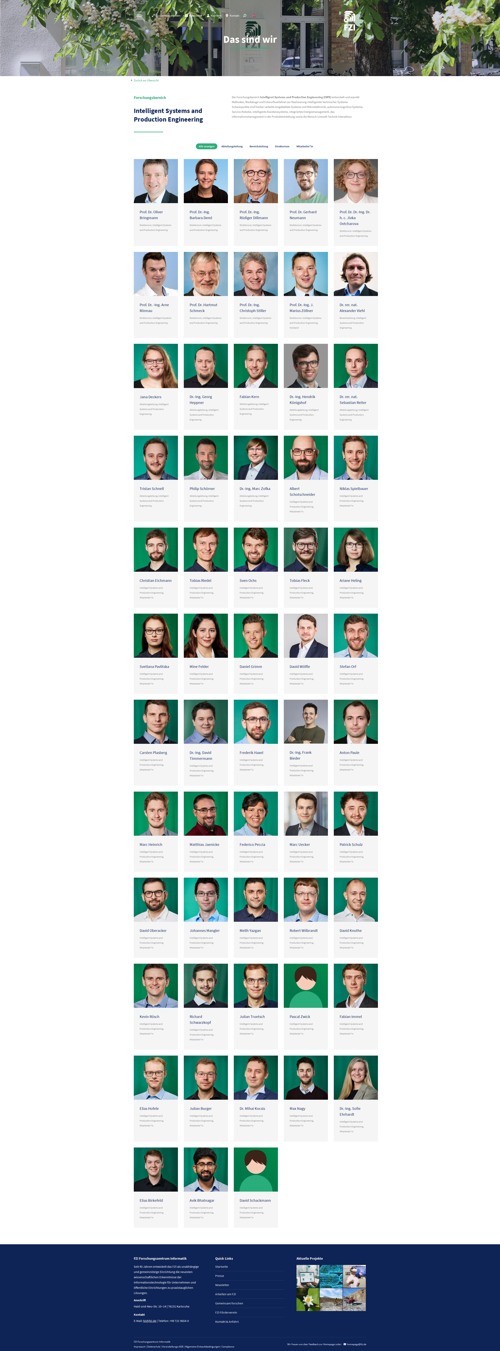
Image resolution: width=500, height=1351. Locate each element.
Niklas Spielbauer (354, 488)
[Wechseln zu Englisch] (254, 15)
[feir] (354, 1276)
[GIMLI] (331, 1276)
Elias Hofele (149, 1108)
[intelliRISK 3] (354, 1299)
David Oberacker (153, 930)
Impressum (140, 1346)
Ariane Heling (351, 580)
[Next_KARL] (308, 1276)
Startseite (221, 1266)
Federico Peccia (252, 844)
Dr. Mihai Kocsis (252, 1108)
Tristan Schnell (152, 488)
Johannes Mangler (205, 930)
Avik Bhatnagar (202, 1200)
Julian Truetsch (252, 1016)
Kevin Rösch (149, 1016)
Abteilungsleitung (232, 146)
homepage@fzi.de (356, 1344)
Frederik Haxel (251, 752)
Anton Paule (349, 752)
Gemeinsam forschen (229, 1303)
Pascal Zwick (300, 1016)
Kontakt (234, 15)
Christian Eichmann (156, 580)
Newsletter (195, 15)
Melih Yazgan (250, 930)
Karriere (216, 15)
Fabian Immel (351, 1016)
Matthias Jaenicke (204, 844)
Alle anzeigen (206, 146)
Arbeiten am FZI (225, 1294)
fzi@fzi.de (149, 1321)
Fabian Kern (249, 396)
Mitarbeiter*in (304, 146)
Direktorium (282, 146)
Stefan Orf (348, 666)
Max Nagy (297, 1108)
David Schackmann (255, 1200)
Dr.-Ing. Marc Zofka (255, 488)
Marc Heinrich (151, 844)
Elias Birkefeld (151, 1200)
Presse (219, 1276)
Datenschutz (153, 1346)
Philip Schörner (202, 488)
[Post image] (156, 181)
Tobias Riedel (200, 580)
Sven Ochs (248, 580)
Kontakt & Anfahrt (227, 1321)
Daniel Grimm (251, 666)
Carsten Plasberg (153, 752)
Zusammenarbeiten (168, 15)
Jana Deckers (150, 396)
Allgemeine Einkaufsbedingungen (202, 1346)
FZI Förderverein (226, 1312)
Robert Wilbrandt (304, 930)
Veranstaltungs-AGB (172, 1346)
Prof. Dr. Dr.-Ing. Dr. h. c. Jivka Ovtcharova (355, 217)
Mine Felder (199, 666)
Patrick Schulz (351, 844)
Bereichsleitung (259, 146)
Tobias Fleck (300, 580)
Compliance (228, 1346)
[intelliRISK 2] (331, 1299)
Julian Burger (201, 1108)
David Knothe (351, 930)
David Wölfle (300, 666)
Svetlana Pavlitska (154, 666)
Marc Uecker (300, 844)
